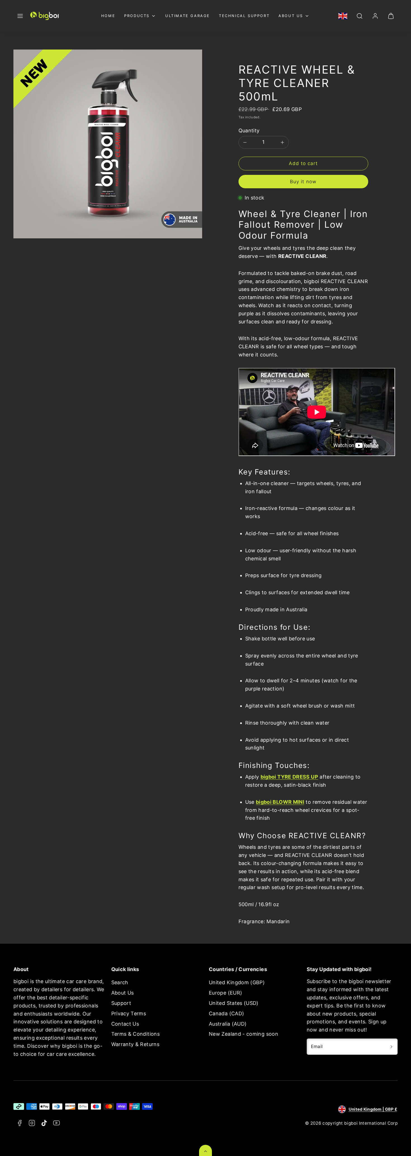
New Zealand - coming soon (243, 1034)
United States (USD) (234, 1003)
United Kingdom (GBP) (237, 982)
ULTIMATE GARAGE (187, 15)
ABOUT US (290, 15)
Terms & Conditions (135, 1034)
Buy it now (303, 181)
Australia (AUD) (228, 1024)
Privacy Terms (128, 1013)
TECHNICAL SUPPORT (244, 15)
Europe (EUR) (225, 993)
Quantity (249, 130)
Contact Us (125, 1024)
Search (119, 982)
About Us (122, 993)
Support (121, 1003)
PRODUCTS (137, 15)
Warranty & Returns (135, 1044)
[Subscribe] (391, 1046)
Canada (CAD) (226, 1013)
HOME (108, 15)
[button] (20, 16)
